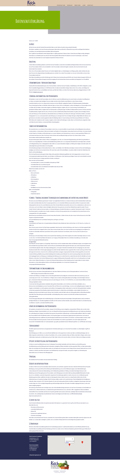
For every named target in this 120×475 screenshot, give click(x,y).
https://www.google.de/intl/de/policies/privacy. (38, 239)
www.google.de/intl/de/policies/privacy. (37, 264)
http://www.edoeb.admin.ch (35, 396)
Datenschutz (63, 470)
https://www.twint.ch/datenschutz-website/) (45, 273)
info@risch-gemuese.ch (38, 92)
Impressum (56, 470)
